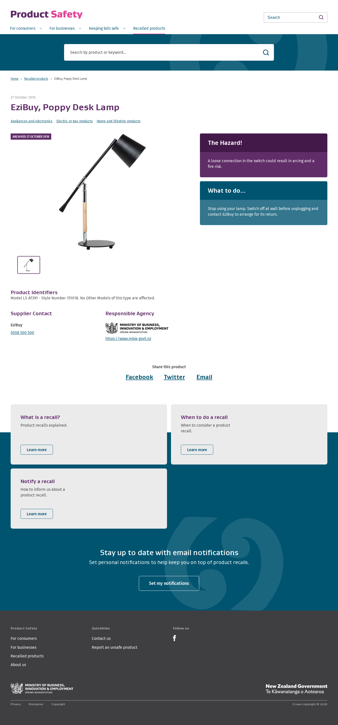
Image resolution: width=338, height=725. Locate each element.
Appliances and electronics (31, 121)
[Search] (321, 17)
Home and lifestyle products (119, 121)
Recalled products (36, 79)
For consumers (24, 638)
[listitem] (89, 434)
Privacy (16, 704)
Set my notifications (169, 583)
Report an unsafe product (114, 647)
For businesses (23, 647)
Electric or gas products (74, 121)
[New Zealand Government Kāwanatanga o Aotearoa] (296, 689)
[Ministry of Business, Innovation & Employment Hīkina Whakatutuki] (42, 688)
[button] (102, 191)
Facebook (139, 377)
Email (204, 377)
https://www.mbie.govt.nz (128, 338)
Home (14, 79)
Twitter (174, 377)
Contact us (101, 638)
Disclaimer (36, 704)
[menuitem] (26, 28)
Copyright (58, 704)
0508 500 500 (22, 333)
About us (18, 665)
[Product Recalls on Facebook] (174, 638)
